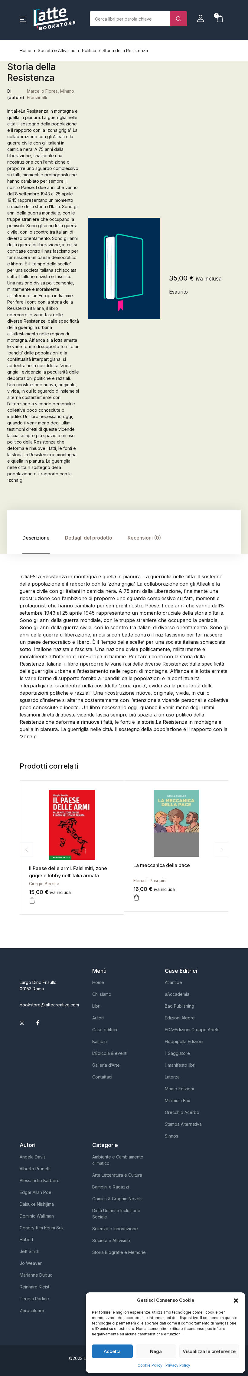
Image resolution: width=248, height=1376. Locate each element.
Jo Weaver (31, 1263)
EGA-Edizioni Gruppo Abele (192, 1029)
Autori (98, 1017)
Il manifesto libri (180, 1065)
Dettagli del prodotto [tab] (88, 538)
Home (25, 50)
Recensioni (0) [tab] (144, 538)
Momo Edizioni (179, 1088)
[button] (236, 1300)
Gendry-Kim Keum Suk (42, 1227)
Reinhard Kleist (34, 1286)
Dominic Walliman (37, 1215)
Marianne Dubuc (36, 1275)
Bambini (100, 1041)
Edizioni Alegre (180, 1017)
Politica (89, 50)
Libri (96, 1006)
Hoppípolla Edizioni (184, 1041)
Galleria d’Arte (106, 1065)
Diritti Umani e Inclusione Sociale (116, 1213)
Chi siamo (101, 994)
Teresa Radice (34, 1298)
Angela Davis (33, 1156)
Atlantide (173, 982)
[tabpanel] (124, 269)
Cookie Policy (150, 1365)
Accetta (112, 1351)
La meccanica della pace (161, 865)
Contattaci (102, 1076)
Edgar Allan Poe (35, 1192)
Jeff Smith (29, 1251)
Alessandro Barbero (40, 1180)
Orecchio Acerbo (182, 1112)
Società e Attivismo (57, 50)
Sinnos (171, 1135)
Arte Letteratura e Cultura (117, 1175)
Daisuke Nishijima (37, 1204)
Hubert (26, 1239)
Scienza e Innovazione (115, 1228)
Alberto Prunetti (35, 1168)
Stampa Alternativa (183, 1124)
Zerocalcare (32, 1310)
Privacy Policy (177, 1365)
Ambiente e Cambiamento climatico (117, 1160)
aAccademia (177, 994)
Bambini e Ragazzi (110, 1186)
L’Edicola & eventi (109, 1053)
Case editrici (104, 1029)
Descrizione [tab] (36, 538)
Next (221, 849)
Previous (26, 849)
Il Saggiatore (177, 1053)
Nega (156, 1351)
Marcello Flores (42, 91)
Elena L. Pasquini (149, 880)
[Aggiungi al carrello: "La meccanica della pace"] (136, 897)
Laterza (172, 1076)
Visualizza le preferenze (209, 1351)
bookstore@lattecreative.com (49, 1004)
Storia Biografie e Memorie (119, 1252)
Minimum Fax (177, 1100)
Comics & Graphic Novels (117, 1198)
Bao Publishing (179, 1006)
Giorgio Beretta (44, 883)
